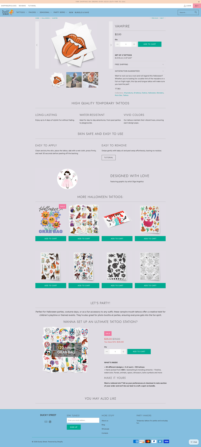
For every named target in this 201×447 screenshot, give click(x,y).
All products (128, 93)
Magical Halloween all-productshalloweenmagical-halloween (84, 219)
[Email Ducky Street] (46, 421)
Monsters (160, 93)
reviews (22, 6)
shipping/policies (9, 6)
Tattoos (125, 95)
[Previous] (37, 45)
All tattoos (137, 93)
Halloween (152, 93)
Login (188, 6)
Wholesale (105, 429)
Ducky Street (42, 442)
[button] (21, 12)
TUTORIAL (108, 157)
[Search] (196, 12)
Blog (103, 425)
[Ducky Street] (8, 12)
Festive (144, 93)
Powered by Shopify (55, 442)
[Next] (111, 45)
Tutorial (32, 6)
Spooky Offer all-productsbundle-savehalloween (50, 219)
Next (162, 18)
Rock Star (118, 95)
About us (105, 421)
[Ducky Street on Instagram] (50, 421)
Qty (116, 39)
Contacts (105, 433)
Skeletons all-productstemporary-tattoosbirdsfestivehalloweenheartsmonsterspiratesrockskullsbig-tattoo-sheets (84, 266)
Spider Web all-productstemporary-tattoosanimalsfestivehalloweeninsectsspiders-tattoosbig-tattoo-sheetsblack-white (150, 266)
